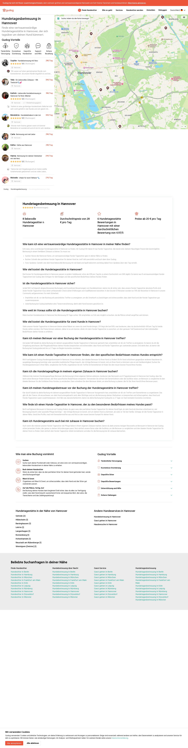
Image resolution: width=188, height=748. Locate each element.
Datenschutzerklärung (120, 738)
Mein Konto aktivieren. (137, 3)
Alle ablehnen (33, 743)
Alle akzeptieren (14, 743)
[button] (134, 461)
